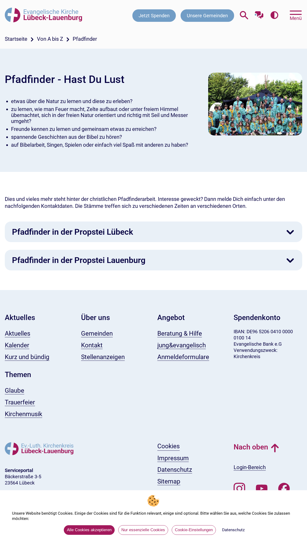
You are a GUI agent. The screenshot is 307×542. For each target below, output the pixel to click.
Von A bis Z (50, 39)
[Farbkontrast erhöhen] (274, 15)
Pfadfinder (85, 39)
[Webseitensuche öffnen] (244, 15)
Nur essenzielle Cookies (143, 530)
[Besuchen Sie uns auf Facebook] (284, 489)
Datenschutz (233, 529)
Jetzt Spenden (154, 15)
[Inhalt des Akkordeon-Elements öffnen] (290, 232)
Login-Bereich (250, 467)
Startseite (16, 39)
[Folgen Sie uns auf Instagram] (239, 489)
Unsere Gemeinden (207, 15)
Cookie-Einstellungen (194, 530)
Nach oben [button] (251, 447)
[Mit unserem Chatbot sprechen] (259, 14)
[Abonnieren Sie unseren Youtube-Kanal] (261, 489)
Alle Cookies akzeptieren (89, 530)
